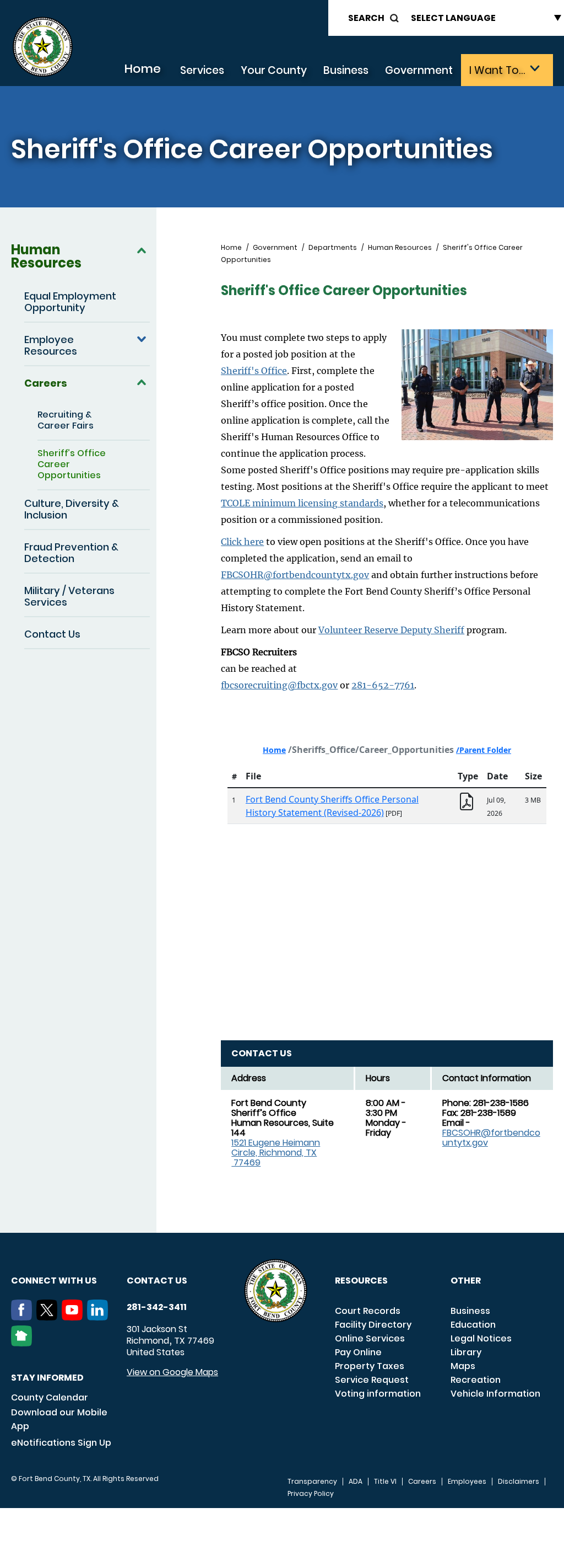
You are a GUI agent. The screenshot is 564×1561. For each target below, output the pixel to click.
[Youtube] (74, 1317)
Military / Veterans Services (69, 596)
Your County (274, 70)
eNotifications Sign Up (61, 1442)
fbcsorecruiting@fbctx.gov (279, 685)
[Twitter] (49, 1317)
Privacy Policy (311, 1494)
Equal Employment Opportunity (70, 301)
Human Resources (46, 256)
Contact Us (52, 634)
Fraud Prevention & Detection (71, 552)
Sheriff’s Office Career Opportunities (71, 464)
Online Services (370, 1338)
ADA (355, 1481)
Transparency (312, 1481)
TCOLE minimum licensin (276, 503)
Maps (463, 1366)
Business (345, 70)
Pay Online (358, 1352)
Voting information (378, 1393)
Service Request (372, 1379)
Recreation (476, 1379)
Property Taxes (369, 1366)
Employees (467, 1481)
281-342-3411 (157, 1307)
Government (419, 70)
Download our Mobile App (59, 1419)
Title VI (385, 1481)
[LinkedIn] (99, 1317)
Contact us (157, 1280)
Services (202, 70)
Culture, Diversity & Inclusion (71, 509)
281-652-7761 (382, 685)
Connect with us (54, 1280)
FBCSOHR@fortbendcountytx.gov (295, 574)
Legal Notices (481, 1338)
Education (473, 1324)
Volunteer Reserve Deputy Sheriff (391, 629)
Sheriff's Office (254, 370)
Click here (242, 541)
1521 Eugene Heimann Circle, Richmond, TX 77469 (275, 1152)
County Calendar (49, 1397)
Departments (332, 248)
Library (466, 1352)
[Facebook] (23, 1317)
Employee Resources (50, 345)
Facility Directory (373, 1324)
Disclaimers (518, 1481)
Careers (45, 383)
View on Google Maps (172, 1372)
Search (366, 18)
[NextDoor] (23, 1343)
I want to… (497, 70)
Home (142, 68)
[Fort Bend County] (42, 47)
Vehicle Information (495, 1393)
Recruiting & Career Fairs (65, 420)
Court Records (367, 1311)
